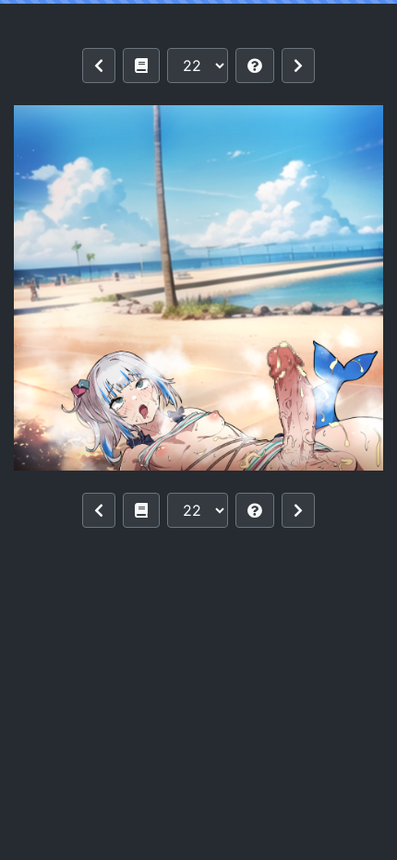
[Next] (298, 65)
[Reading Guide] (254, 65)
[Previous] (98, 65)
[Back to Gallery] (141, 65)
